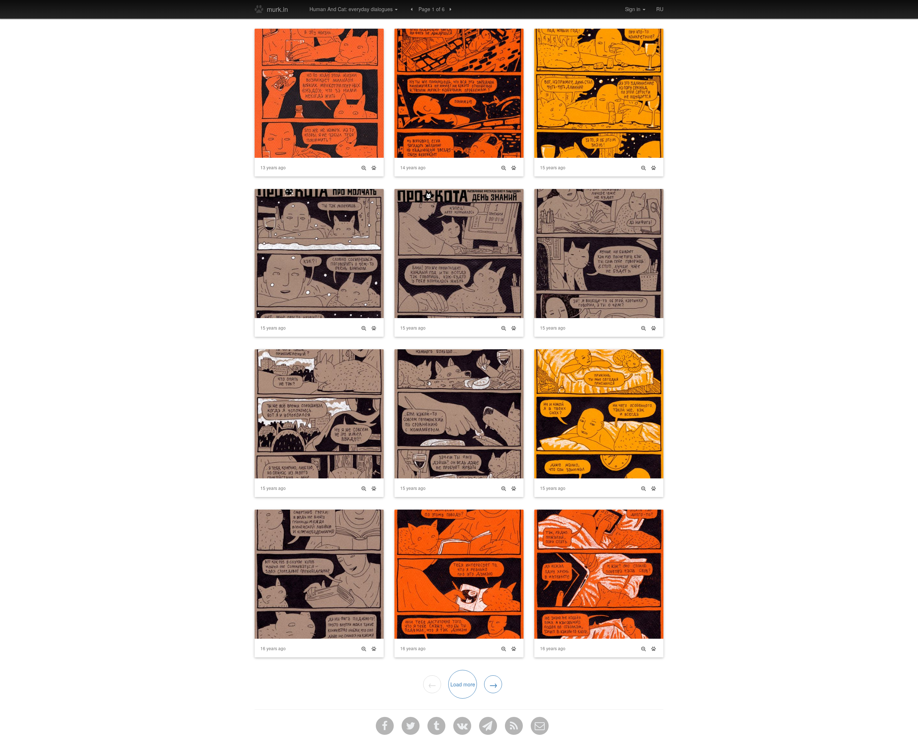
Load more (462, 684)
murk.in (281, 9)
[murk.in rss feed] (514, 726)
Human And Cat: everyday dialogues (351, 9)
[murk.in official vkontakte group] (462, 726)
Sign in (633, 9)
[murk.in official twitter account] (411, 726)
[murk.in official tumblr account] (436, 726)
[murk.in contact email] (540, 726)
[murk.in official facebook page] (385, 726)
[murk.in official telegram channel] (488, 726)
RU (659, 9)
